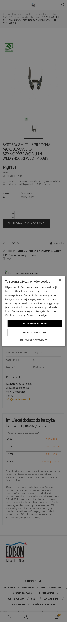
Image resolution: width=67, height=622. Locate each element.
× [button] (59, 280)
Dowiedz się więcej (37, 315)
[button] (33, 340)
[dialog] (33, 311)
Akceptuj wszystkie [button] (34, 323)
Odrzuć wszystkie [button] (34, 332)
